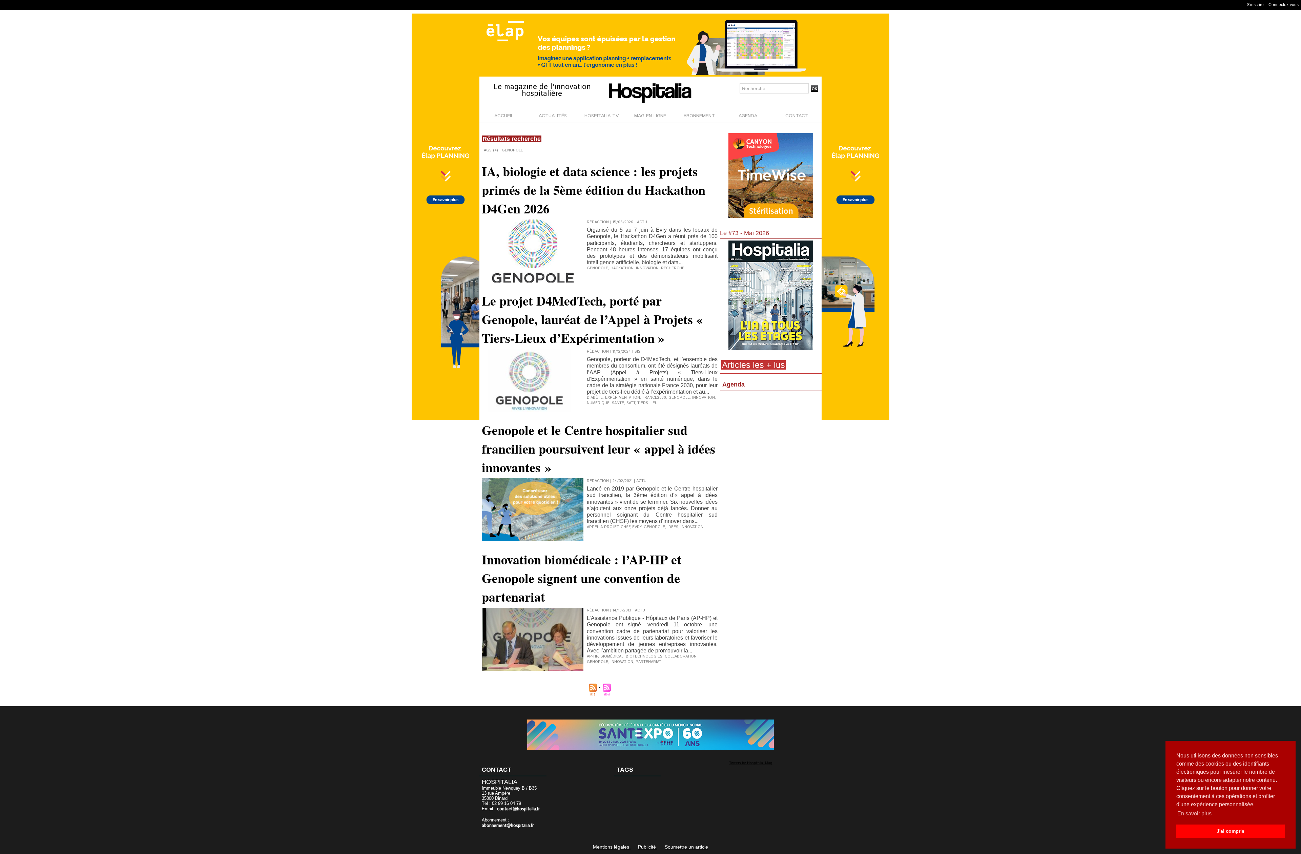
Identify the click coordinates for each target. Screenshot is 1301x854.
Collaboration (681, 656)
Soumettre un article (686, 847)
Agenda (733, 384)
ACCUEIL (503, 115)
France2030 (654, 397)
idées (672, 527)
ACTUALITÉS (553, 115)
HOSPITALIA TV (601, 115)
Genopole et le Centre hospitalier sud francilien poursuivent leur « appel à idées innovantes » (598, 449)
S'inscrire (1255, 4)
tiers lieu (647, 403)
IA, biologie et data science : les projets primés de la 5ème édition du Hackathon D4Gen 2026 (593, 190)
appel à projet (602, 527)
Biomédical (611, 656)
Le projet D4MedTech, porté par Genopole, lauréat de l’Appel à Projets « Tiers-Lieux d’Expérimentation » (592, 319)
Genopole (597, 268)
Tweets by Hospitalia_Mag (750, 763)
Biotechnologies (644, 656)
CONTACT (796, 115)
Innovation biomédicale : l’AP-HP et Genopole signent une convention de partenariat (581, 578)
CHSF (625, 527)
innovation (647, 268)
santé (618, 403)
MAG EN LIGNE (650, 115)
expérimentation (622, 397)
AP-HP (592, 656)
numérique (598, 403)
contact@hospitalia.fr (518, 809)
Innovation (622, 662)
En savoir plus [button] (1194, 813)
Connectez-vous (1283, 4)
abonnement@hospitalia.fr (508, 825)
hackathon (622, 268)
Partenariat (648, 662)
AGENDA (748, 115)
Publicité (647, 847)
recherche (672, 268)
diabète (595, 397)
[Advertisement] (771, 449)
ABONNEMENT (699, 115)
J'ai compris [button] (1230, 831)
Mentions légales (612, 847)
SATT (630, 403)
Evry (636, 527)
